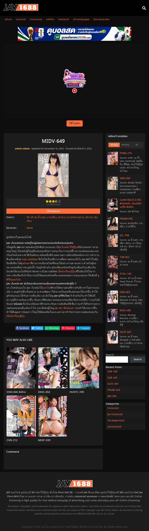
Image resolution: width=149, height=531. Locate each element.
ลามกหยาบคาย (75, 217)
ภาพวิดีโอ (131, 226)
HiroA (30, 228)
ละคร (122, 192)
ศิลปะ (128, 243)
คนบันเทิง (133, 223)
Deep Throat (126, 281)
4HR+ (130, 157)
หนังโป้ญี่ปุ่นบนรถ (129, 285)
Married (124, 300)
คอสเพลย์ (130, 161)
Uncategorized (115, 420)
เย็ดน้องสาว (69, 308)
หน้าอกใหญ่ (133, 167)
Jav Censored (114, 414)
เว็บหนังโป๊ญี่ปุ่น (69, 247)
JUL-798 (124, 235)
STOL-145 (125, 274)
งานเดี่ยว (52, 217)
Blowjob (124, 339)
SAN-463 (125, 292)
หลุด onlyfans (30, 259)
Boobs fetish (135, 182)
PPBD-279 (126, 153)
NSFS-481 (125, 310)
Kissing (132, 315)
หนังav (26, 263)
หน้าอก (89, 217)
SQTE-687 (125, 332)
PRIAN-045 (126, 219)
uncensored (114, 426)
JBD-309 (111, 396)
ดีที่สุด (127, 164)
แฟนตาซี (131, 192)
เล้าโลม (124, 171)
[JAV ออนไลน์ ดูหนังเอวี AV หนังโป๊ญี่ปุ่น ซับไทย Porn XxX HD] (21, 10)
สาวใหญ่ (136, 243)
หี (71, 295)
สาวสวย (124, 264)
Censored (112, 408)
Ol (140, 261)
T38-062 (124, 257)
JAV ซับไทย (133, 211)
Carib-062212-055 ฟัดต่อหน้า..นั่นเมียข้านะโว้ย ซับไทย (131, 203)
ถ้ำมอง (137, 281)
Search (110, 355)
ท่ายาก (62, 217)
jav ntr (58, 308)
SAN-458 (125, 178)
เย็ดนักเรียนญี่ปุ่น (67, 271)
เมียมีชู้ (123, 249)
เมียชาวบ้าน (134, 246)
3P (28, 217)
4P (31, 217)
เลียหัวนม (125, 346)
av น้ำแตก (40, 217)
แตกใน (46, 287)
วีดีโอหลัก (74, 123)
